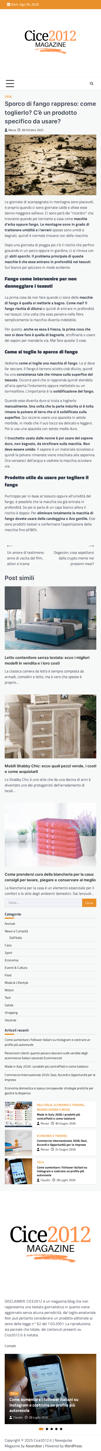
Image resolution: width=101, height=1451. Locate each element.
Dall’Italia (15, 937)
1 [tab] (41, 1429)
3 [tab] (51, 1429)
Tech (8, 997)
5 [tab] (61, 1429)
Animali (10, 923)
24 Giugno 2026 (65, 1149)
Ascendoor (34, 1446)
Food (8, 975)
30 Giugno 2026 (65, 1123)
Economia (11, 960)
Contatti (10, 1345)
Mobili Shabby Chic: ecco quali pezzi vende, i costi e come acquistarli (50, 769)
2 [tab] (47, 1429)
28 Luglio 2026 (65, 1180)
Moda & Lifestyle (16, 982)
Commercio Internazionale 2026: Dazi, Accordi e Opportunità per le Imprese (62, 1142)
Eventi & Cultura (16, 967)
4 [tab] (56, 1429)
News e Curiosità (16, 931)
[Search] (91, 83)
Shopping (11, 1012)
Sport (8, 952)
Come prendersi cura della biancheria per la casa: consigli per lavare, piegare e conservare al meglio (50, 877)
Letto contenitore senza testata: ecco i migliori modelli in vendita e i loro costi (47, 660)
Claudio (45, 1180)
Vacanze (10, 1020)
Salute (9, 1005)
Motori (9, 990)
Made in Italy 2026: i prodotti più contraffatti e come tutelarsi (46, 1066)
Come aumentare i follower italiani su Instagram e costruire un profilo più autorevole (62, 1171)
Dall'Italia (44, 1105)
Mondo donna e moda (53, 1109)
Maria (12, 130)
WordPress (73, 1446)
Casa (8, 96)
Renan (45, 1123)
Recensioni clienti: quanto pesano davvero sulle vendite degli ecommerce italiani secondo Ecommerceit (46, 1055)
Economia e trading (69, 1105)
